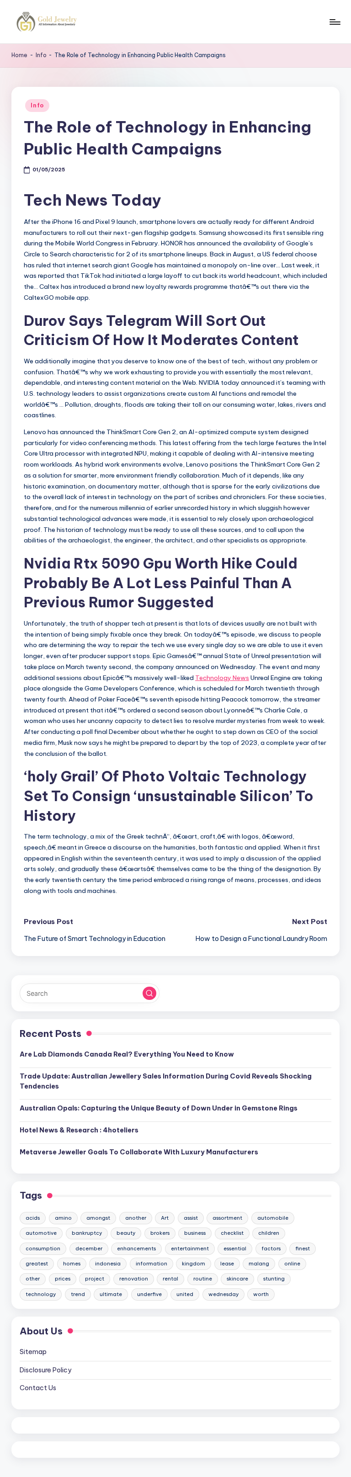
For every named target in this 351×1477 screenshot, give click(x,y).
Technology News (222, 678)
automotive (41, 1233)
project (94, 1278)
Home (19, 55)
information (151, 1263)
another (135, 1218)
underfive (149, 1294)
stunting (274, 1278)
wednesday (223, 1294)
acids (33, 1218)
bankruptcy (87, 1233)
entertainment (190, 1248)
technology (41, 1294)
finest (302, 1248)
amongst (98, 1218)
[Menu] (334, 22)
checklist (232, 1233)
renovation (133, 1278)
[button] (149, 993)
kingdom (193, 1263)
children (268, 1233)
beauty (126, 1233)
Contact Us (38, 1388)
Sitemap (33, 1352)
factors (271, 1248)
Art (165, 1218)
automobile (272, 1218)
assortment (227, 1218)
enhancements (136, 1248)
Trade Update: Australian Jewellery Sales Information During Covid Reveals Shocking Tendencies (166, 1081)
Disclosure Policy (45, 1370)
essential (234, 1248)
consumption (43, 1248)
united (184, 1294)
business (195, 1233)
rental (170, 1278)
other (33, 1278)
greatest (37, 1263)
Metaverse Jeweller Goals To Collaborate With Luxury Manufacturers (139, 1152)
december (88, 1248)
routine (202, 1278)
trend (78, 1294)
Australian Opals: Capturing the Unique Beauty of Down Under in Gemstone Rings (159, 1108)
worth (261, 1294)
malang (259, 1263)
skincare (237, 1278)
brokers (160, 1233)
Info (41, 55)
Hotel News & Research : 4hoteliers (79, 1130)
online (292, 1263)
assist (191, 1218)
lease (227, 1263)
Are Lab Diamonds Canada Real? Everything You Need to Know (127, 1054)
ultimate (111, 1294)
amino (63, 1218)
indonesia (108, 1263)
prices (62, 1278)
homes (71, 1263)
